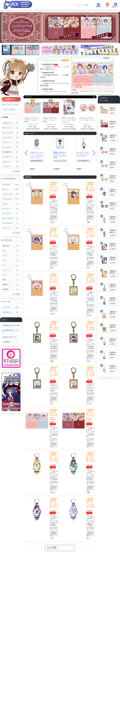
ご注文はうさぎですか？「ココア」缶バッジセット (86, 120)
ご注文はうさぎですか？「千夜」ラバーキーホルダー (90, 187)
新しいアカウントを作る (10, 104)
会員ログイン (11, 99)
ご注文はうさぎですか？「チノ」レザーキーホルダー (90, 503)
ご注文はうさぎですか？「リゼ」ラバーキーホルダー (54, 233)
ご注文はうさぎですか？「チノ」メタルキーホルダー (54, 372)
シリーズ (7, 301)
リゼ (51, 268)
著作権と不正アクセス (10, 337)
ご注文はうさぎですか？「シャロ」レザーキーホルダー (54, 458)
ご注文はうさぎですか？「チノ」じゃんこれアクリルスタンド (68, 120)
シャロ (52, 222)
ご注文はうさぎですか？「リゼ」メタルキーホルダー (90, 326)
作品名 (6, 117)
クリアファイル (33, 124)
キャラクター (8, 240)
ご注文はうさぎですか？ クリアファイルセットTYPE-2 (32, 120)
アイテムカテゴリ (10, 179)
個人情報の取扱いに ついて (11, 331)
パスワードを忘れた (9, 109)
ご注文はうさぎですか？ (53, 217)
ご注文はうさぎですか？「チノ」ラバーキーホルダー (90, 233)
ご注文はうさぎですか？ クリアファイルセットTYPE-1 (50, 120)
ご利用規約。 (7, 342)
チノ (88, 268)
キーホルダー (83, 160)
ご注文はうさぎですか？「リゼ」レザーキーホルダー (54, 503)
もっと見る (16, 171)
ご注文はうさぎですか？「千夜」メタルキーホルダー (54, 326)
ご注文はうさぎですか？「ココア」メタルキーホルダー (90, 372)
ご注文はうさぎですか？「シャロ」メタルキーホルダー (90, 279)
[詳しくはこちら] (92, 75)
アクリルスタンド (69, 124)
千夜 (88, 222)
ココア (52, 314)
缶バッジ (87, 124)
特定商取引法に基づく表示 (11, 325)
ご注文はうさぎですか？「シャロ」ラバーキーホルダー (54, 187)
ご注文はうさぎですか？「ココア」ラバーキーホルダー (54, 279)
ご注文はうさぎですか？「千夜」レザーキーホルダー (90, 458)
